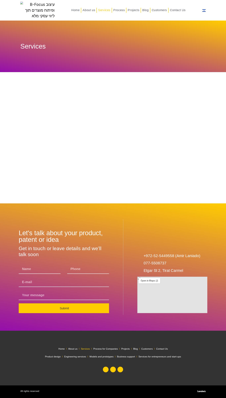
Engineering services (75, 356)
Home (75, 10)
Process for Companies (105, 348)
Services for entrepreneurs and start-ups (159, 356)
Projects (133, 10)
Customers (159, 10)
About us (89, 10)
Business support (126, 356)
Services (104, 10)
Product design (53, 356)
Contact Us (178, 10)
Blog (145, 10)
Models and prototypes (101, 356)
